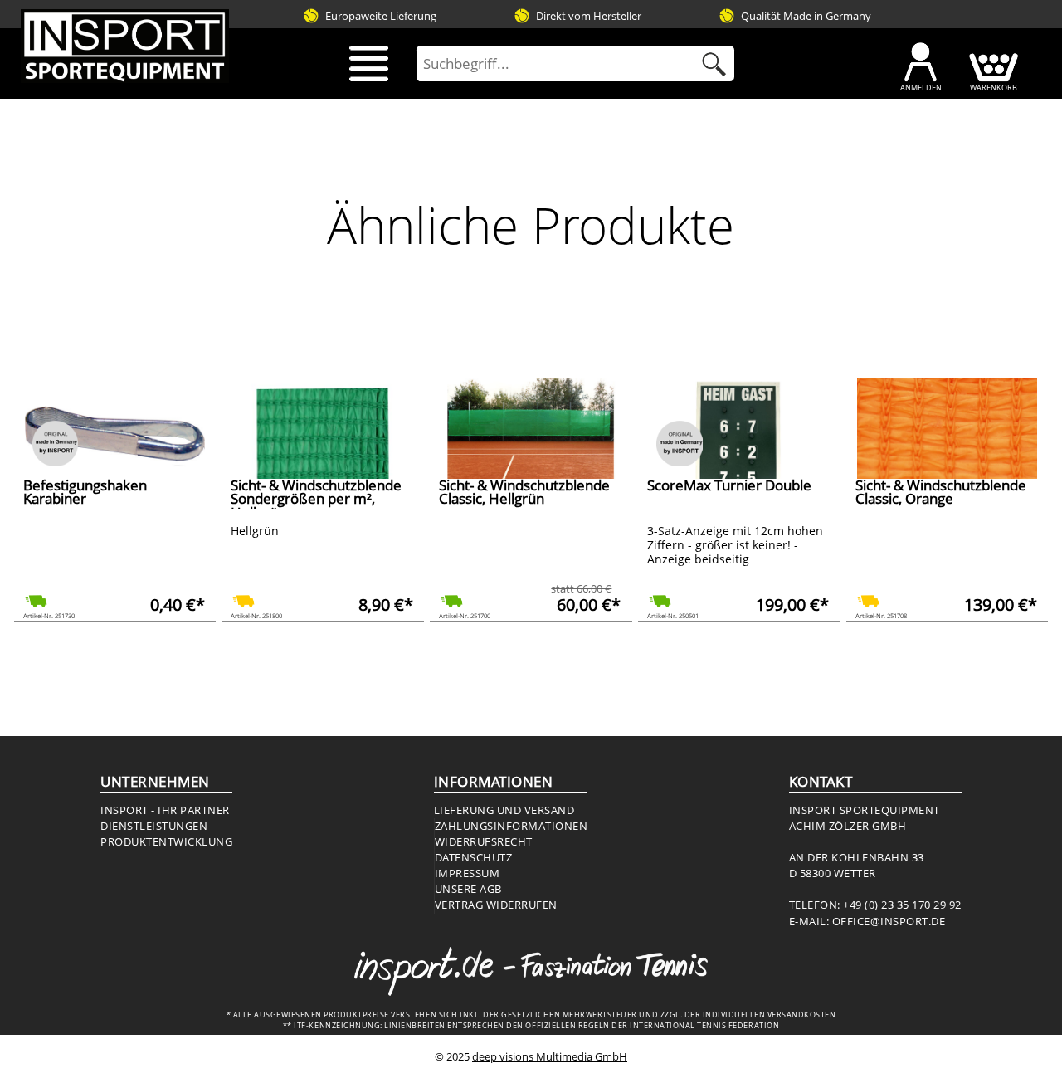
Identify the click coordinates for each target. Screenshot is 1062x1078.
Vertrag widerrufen (496, 904)
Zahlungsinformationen (511, 825)
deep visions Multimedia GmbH (549, 1056)
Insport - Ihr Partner (165, 809)
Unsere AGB (468, 888)
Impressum (467, 873)
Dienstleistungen (153, 825)
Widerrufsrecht (484, 841)
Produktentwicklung (166, 841)
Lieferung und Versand (504, 809)
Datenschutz (474, 857)
